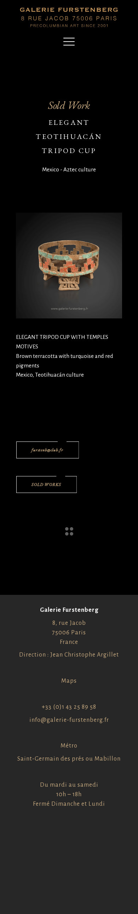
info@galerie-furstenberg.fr (69, 720)
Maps (69, 681)
